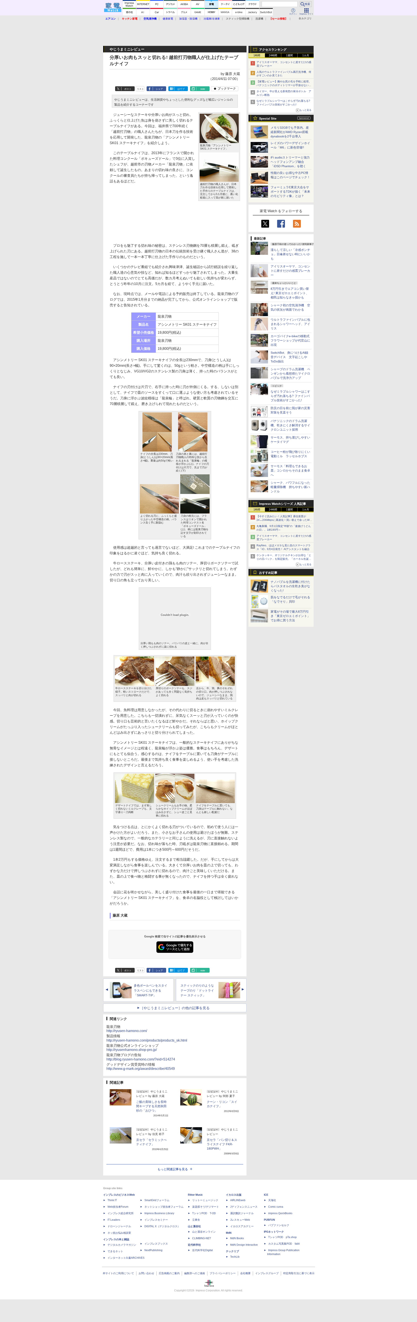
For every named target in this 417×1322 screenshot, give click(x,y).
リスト (140, 89)
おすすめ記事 (268, 572)
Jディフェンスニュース (244, 1206)
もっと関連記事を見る (172, 1169)
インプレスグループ (267, 1273)
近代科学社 (194, 1244)
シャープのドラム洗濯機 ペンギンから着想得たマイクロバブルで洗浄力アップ (290, 373)
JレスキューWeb (240, 1219)
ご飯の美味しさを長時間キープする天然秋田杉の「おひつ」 (151, 1106)
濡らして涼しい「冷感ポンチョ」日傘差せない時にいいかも (290, 254)
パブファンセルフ (278, 1225)
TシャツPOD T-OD (204, 1213)
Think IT (112, 1200)
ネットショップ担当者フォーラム (164, 1206)
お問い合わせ (146, 1273)
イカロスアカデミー (242, 1226)
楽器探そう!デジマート (205, 1206)
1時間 (256, 55)
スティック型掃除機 (237, 18)
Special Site (267, 118)
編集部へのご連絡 (194, 1273)
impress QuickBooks (280, 1213)
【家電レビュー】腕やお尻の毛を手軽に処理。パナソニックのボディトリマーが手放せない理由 (283, 85)
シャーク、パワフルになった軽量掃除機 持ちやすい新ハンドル (290, 487)
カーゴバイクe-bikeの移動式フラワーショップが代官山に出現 (290, 340)
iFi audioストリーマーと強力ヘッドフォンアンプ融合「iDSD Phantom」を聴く (290, 162)
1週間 (289, 55)
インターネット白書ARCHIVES (126, 1257)
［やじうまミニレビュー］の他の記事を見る (175, 1008)
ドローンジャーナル (119, 1226)
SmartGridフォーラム (156, 1200)
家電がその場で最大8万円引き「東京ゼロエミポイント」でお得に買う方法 (290, 616)
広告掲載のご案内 (169, 1273)
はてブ (181, 89)
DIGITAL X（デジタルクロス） (162, 1226)
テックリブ (232, 1251)
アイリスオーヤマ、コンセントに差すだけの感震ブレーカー (290, 271)
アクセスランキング (272, 49)
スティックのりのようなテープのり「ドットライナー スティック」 (197, 990)
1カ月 (305, 55)
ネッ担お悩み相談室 (119, 1232)
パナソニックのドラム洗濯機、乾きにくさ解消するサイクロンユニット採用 (290, 425)
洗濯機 (259, 18)
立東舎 (196, 1219)
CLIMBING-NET (201, 1238)
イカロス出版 (234, 1194)
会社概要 (245, 1273)
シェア (159, 89)
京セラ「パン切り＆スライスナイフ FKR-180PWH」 (222, 1144)
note (202, 89)
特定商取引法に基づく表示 (298, 1273)
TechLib (235, 1256)
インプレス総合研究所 (121, 1213)
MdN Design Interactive (244, 1244)
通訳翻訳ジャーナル (242, 1213)
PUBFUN (269, 1219)
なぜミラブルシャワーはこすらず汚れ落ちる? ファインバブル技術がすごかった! (290, 396)
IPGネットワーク (274, 1231)
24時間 (273, 55)
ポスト (127, 89)
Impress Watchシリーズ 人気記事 (282, 503)
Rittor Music (195, 1194)
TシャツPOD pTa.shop (282, 1237)
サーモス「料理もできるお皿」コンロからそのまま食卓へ (290, 470)
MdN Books (237, 1238)
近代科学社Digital (202, 1250)
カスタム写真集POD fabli (284, 1243)
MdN (229, 1232)
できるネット (115, 1251)
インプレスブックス (156, 1243)
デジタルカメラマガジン (122, 1244)
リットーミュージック (205, 1200)
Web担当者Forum (118, 1206)
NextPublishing (153, 1250)
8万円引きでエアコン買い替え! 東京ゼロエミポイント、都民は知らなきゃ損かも (290, 293)
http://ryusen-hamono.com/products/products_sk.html (146, 1040)
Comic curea (275, 1206)
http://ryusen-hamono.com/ (126, 1031)
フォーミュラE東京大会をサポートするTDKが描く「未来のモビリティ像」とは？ (290, 191)
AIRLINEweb (237, 1200)
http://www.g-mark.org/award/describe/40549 (140, 1068)
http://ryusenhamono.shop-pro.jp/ (131, 1050)
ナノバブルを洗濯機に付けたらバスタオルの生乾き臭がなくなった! (290, 586)
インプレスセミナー (156, 1219)
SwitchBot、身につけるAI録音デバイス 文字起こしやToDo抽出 (289, 357)
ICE (266, 1194)
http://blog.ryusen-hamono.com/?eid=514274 (140, 1059)
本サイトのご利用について (118, 1273)
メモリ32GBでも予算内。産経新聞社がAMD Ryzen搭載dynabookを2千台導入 (290, 132)
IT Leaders (114, 1219)
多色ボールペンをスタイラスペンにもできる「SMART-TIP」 (150, 990)
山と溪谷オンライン (204, 1231)
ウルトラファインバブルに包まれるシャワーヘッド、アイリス (290, 324)
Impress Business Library (159, 1213)
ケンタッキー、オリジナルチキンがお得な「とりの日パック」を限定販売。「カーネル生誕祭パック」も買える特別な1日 (283, 559)
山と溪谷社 (194, 1226)
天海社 (272, 1200)
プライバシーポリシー (223, 1273)
